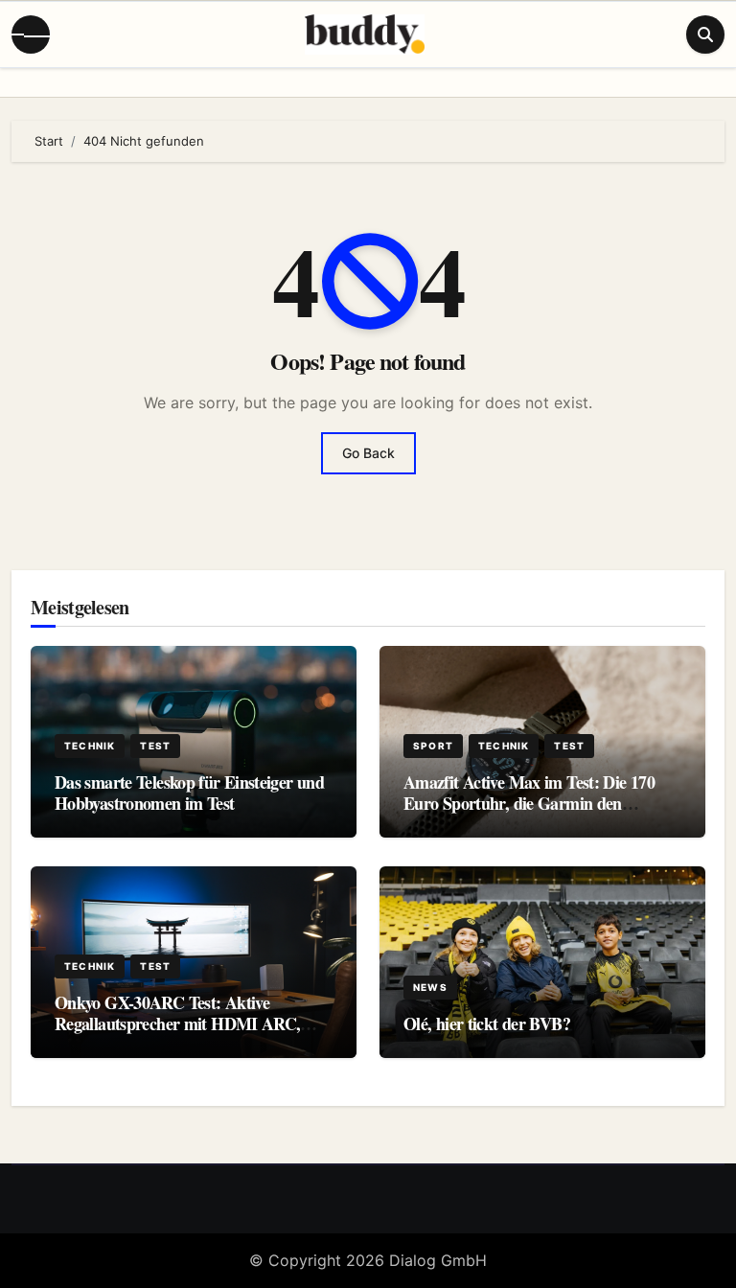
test (155, 745)
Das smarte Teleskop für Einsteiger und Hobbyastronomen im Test (189, 793)
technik (89, 745)
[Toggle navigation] (31, 34)
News (430, 987)
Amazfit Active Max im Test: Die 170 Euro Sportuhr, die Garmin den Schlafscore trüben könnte (529, 803)
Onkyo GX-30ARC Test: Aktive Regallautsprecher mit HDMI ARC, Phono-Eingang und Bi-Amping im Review (177, 1033)
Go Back (368, 453)
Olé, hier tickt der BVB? (486, 1023)
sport (433, 745)
